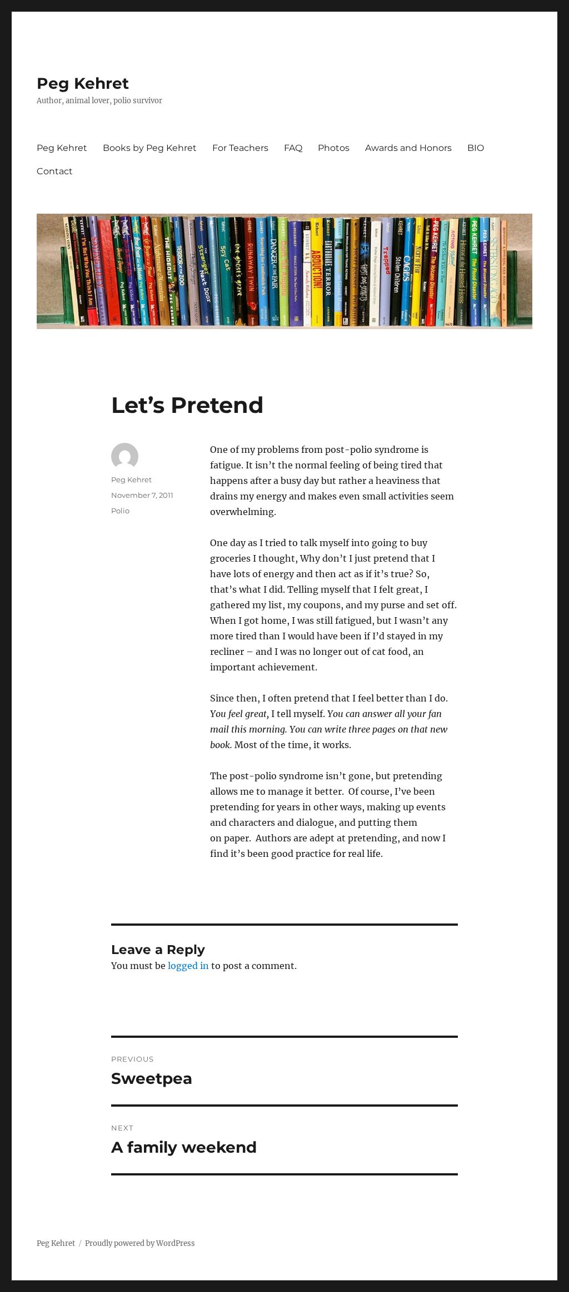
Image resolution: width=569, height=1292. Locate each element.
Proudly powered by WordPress (140, 1243)
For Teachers (240, 148)
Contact (55, 171)
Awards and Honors (408, 148)
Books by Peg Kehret (150, 148)
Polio (120, 510)
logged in (188, 965)
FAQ (293, 148)
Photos (334, 148)
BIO (475, 148)
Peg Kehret (83, 83)
